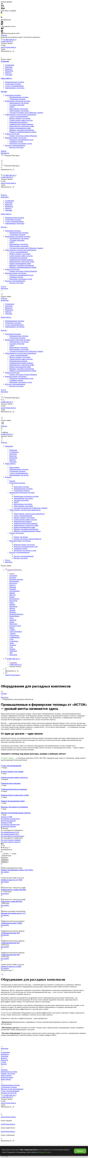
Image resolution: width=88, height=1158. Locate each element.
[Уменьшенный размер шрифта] (2, 4)
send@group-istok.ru (8, 1124)
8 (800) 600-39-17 (10, 39)
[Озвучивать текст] (2, 29)
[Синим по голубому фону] (1, 18)
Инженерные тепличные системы (17, 101)
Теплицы (4, 1070)
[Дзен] (46, 54)
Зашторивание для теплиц (14, 88)
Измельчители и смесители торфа (21, 126)
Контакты (5, 153)
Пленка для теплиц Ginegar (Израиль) (23, 136)
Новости (8, 73)
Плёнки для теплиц (8, 1073)
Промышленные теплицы (14, 82)
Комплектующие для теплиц (16, 138)
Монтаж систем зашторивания (12, 1089)
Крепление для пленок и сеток (20, 143)
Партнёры (4, 1056)
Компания (5, 61)
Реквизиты (9, 71)
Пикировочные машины (18, 122)
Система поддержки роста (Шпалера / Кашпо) (26, 112)
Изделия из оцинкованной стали (21, 140)
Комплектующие (7, 1077)
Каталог (4, 92)
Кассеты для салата (16, 147)
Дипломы (8, 75)
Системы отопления (16, 105)
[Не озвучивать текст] (2, 31)
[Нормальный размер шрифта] (2, 6)
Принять (80, 1151)
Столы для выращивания (14, 86)
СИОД (11, 107)
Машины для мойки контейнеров (21, 130)
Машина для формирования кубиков (22, 132)
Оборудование (6, 1075)
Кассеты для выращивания (15, 145)
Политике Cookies (44, 1152)
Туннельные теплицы (13, 84)
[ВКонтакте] (41, 54)
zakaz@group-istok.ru (8, 47)
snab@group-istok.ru (8, 1131)
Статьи (3, 1062)
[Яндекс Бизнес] (37, 54)
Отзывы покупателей (9, 1093)
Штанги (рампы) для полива (19, 118)
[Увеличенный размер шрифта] (3, 9)
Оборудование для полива (19, 111)
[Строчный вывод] (3, 846)
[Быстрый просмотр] (1, 864)
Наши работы (6, 78)
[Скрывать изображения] (2, 24)
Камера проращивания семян (20, 128)
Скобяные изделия (16, 141)
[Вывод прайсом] (4, 846)
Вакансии (8, 69)
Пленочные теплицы (13, 95)
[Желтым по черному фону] (1, 15)
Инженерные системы (9, 1072)
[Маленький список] (1, 844)
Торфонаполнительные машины (21, 124)
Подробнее (5, 872)
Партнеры (9, 67)
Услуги (3, 151)
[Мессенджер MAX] (51, 54)
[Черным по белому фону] (1, 13)
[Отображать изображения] (2, 22)
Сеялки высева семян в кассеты (21, 120)
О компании (9, 65)
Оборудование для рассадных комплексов (20, 114)
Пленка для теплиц (12, 134)
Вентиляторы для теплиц (18, 109)
